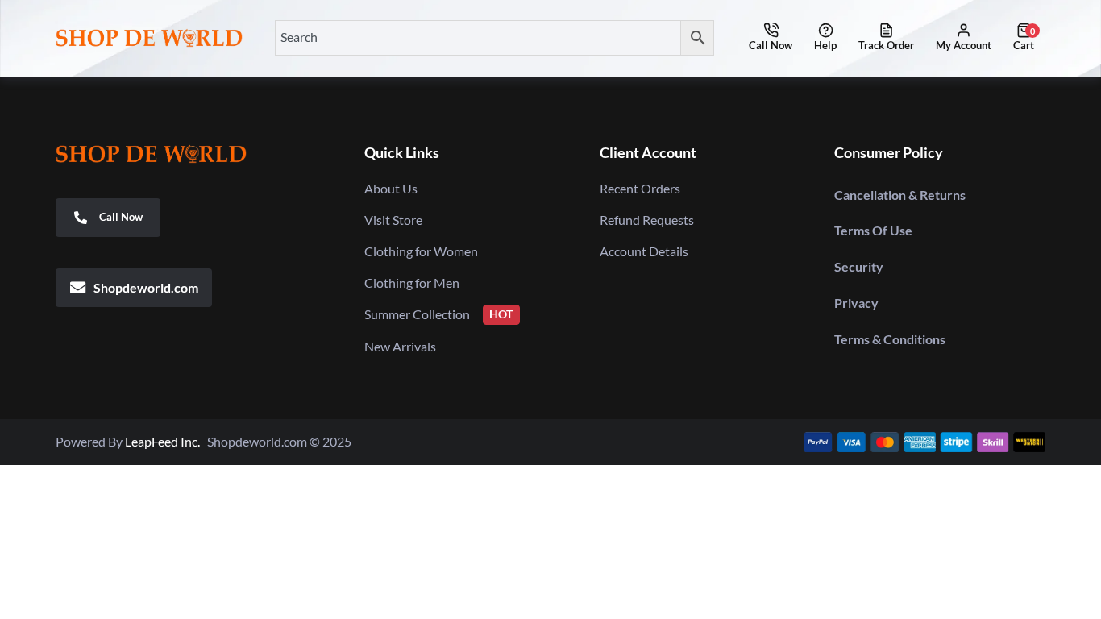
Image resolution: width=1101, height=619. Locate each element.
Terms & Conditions (889, 339)
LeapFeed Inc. (166, 441)
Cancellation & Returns (900, 194)
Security (858, 266)
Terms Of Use (873, 230)
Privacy (856, 302)
